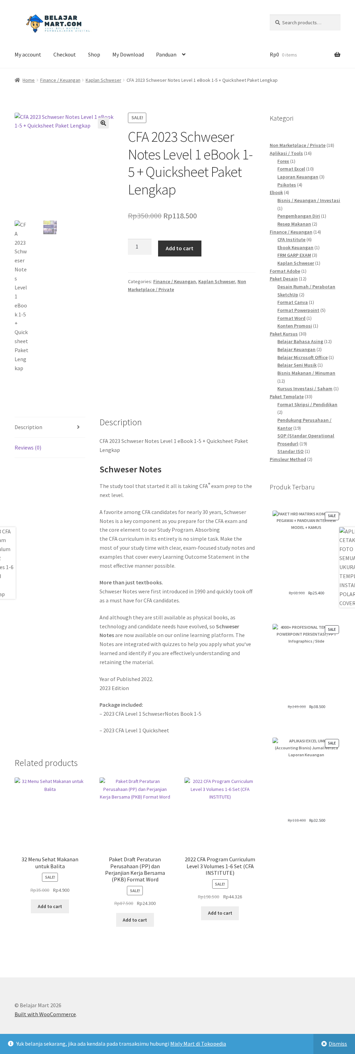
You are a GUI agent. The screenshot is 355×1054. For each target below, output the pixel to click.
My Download (128, 54)
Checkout (64, 54)
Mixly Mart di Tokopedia (198, 1043)
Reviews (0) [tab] (28, 447)
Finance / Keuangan (60, 80)
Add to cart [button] (50, 906)
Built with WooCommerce (45, 1014)
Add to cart (179, 248)
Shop (94, 54)
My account (28, 54)
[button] (103, 123)
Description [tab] (28, 427)
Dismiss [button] (338, 1043)
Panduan (166, 54)
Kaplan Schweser (103, 80)
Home (29, 80)
